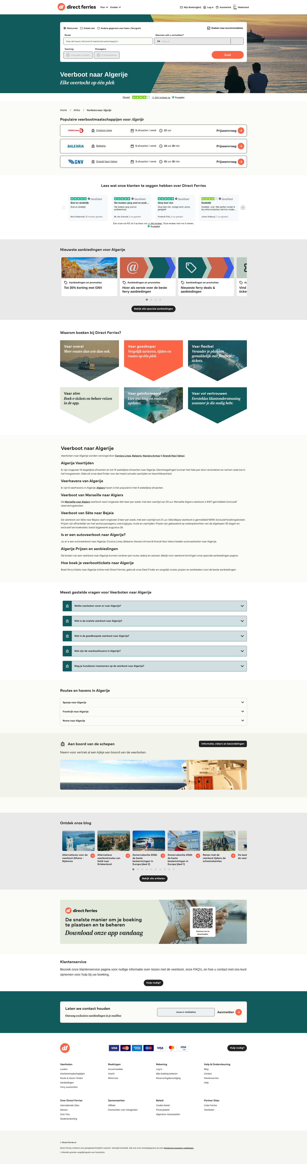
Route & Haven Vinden (71, 1078)
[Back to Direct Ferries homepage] (77, 7)
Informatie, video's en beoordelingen (222, 743)
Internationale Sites (69, 1105)
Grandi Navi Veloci (174, 455)
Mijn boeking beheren (166, 1073)
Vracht (111, 1073)
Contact (208, 1073)
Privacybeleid (162, 1109)
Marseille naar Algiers (77, 502)
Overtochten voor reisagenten (123, 1109)
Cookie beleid (163, 1105)
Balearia (137, 455)
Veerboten (209, 1109)
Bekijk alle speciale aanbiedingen (153, 308)
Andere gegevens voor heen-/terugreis (121, 28)
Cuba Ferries (210, 1105)
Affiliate (111, 1105)
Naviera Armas (151, 455)
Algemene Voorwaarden (168, 1114)
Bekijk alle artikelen (153, 878)
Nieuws (63, 1109)
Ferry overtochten (69, 1087)
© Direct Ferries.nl (68, 1142)
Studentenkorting (68, 1118)
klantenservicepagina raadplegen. (179, 1148)
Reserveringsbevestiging (168, 1078)
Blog (206, 1069)
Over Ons (65, 1114)
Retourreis (72, 28)
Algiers (101, 487)
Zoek (227, 54)
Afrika (77, 110)
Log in (159, 1069)
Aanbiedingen (67, 1082)
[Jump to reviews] (153, 97)
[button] (155, 606)
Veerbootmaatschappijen (72, 1073)
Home (63, 110)
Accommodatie (115, 1069)
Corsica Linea (123, 455)
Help (206, 1082)
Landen (64, 1069)
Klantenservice (211, 1078)
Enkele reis (89, 28)
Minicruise (113, 1078)
